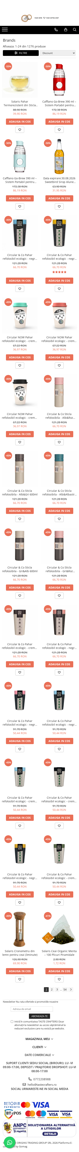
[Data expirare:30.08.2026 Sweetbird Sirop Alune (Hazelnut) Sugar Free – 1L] (59, 156)
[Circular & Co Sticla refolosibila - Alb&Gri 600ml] (20, 469)
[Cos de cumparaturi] (66, 30)
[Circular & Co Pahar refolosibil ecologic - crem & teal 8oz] (20, 776)
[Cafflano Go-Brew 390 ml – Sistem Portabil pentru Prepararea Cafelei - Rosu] (59, 80)
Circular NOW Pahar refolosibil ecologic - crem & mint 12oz (20, 339)
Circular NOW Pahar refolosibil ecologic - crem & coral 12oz (59, 339)
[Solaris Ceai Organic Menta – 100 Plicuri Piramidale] (59, 929)
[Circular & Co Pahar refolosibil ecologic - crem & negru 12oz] (20, 622)
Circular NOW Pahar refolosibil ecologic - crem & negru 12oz (20, 415)
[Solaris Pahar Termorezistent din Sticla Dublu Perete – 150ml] (20, 80)
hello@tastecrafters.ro (42, 1084)
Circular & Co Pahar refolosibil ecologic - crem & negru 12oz (20, 646)
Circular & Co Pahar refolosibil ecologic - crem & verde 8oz (59, 876)
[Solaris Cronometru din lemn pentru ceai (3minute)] (20, 929)
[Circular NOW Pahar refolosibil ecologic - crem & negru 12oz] (20, 392)
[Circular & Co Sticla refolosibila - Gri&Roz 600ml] (59, 546)
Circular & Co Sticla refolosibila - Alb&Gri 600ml (20, 492)
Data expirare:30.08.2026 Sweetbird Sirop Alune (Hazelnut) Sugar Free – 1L (59, 180)
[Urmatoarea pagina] (70, 989)
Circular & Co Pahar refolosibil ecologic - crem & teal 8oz (20, 799)
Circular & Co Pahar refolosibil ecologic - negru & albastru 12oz (20, 256)
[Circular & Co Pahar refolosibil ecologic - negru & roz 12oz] (59, 622)
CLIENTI (38, 1047)
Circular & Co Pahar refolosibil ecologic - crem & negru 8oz (59, 799)
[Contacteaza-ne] (56, 30)
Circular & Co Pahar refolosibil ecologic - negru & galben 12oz (59, 256)
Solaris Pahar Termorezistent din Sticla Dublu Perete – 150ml (20, 103)
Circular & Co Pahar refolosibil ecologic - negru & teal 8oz (59, 722)
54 (65, 989)
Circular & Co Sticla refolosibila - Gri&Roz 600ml (59, 569)
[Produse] (5, 31)
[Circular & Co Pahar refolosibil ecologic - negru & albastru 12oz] (20, 233)
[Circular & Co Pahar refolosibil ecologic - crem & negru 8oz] (59, 776)
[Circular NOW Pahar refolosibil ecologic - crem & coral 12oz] (59, 315)
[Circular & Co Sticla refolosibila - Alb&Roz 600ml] (59, 392)
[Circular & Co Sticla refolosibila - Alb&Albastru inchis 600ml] (59, 469)
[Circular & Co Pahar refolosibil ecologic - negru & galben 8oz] (20, 853)
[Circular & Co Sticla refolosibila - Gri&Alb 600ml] (20, 546)
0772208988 (42, 1079)
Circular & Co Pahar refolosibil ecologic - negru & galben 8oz (20, 876)
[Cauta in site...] (74, 30)
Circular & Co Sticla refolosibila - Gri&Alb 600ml (20, 569)
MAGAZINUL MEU (38, 1039)
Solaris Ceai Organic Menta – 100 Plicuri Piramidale (59, 953)
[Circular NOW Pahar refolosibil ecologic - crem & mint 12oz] (20, 315)
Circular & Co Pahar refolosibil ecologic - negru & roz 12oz (59, 646)
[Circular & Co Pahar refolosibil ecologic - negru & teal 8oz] (59, 699)
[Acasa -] (39, 18)
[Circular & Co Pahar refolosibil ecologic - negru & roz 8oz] (20, 699)
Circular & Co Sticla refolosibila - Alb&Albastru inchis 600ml (59, 492)
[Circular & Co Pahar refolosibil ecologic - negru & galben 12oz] (59, 233)
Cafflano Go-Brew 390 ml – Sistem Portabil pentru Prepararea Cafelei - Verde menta (20, 180)
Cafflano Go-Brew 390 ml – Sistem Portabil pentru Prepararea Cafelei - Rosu (59, 103)
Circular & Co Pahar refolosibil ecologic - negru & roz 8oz (20, 722)
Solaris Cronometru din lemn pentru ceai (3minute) (19, 953)
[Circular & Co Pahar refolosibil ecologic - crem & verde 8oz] (59, 853)
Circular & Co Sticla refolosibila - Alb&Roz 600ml (59, 415)
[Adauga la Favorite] (19, 130)
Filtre (22, 53)
